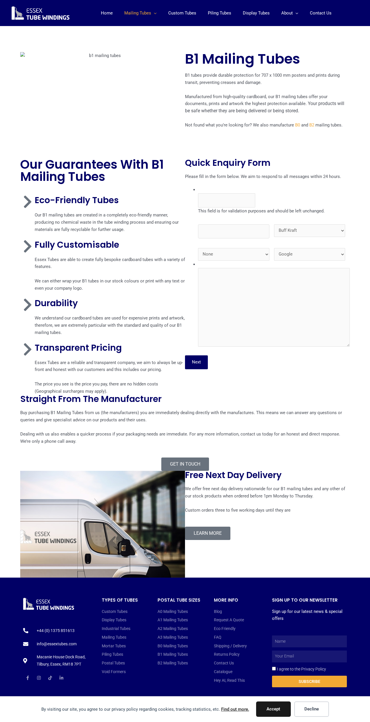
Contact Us (321, 13)
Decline (311, 709)
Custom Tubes (182, 13)
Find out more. (235, 709)
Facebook (207, 189)
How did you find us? (294, 242)
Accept (273, 709)
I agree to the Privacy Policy (301, 669)
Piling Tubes (219, 13)
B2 (311, 125)
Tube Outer (285, 218)
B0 (297, 125)
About (287, 13)
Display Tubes (256, 13)
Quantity (207, 218)
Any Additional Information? (225, 264)
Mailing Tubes (137, 13)
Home (107, 13)
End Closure (210, 242)
